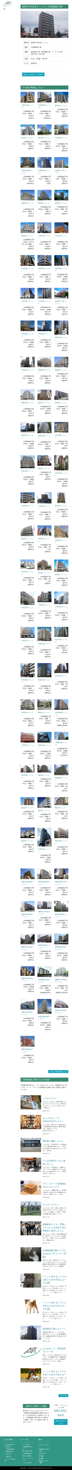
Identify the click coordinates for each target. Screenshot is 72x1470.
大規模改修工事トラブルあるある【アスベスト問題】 (54, 1253)
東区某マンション (61, 105)
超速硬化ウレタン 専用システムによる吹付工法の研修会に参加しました (54, 1227)
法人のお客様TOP (9, 1444)
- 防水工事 (8, 1454)
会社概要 (41, 1458)
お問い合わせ (42, 1453)
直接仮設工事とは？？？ (54, 1328)
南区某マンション (27, 236)
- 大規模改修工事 (9, 1449)
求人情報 (41, 1456)
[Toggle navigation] (4, 9)
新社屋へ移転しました (53, 1141)
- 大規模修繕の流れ (27, 1453)
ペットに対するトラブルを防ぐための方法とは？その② (54, 1305)
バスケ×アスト (50, 1098)
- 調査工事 (8, 1446)
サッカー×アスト (51, 1204)
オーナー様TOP (25, 1444)
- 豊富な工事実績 (26, 1456)
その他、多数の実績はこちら (58, 1071)
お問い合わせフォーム (61, 1422)
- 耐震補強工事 (9, 1451)
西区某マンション (61, 203)
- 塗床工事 (8, 1456)
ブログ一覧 (63, 1395)
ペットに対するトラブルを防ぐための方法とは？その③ (54, 1279)
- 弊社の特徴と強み (27, 1451)
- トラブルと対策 (26, 1462)
